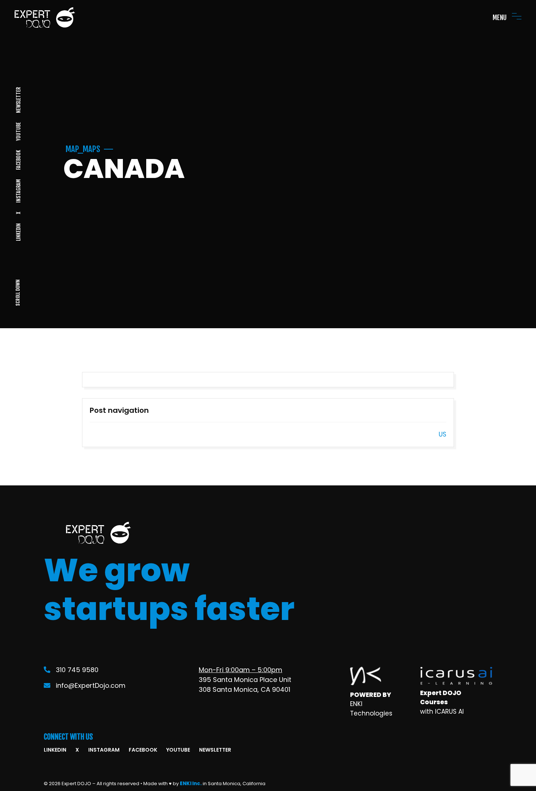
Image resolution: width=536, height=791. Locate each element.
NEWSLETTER (18, 100)
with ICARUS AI (442, 711)
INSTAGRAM (18, 191)
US (442, 434)
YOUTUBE (18, 131)
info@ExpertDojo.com (90, 685)
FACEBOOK (18, 160)
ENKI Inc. (191, 783)
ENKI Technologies (371, 708)
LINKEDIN (18, 232)
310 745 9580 (77, 669)
